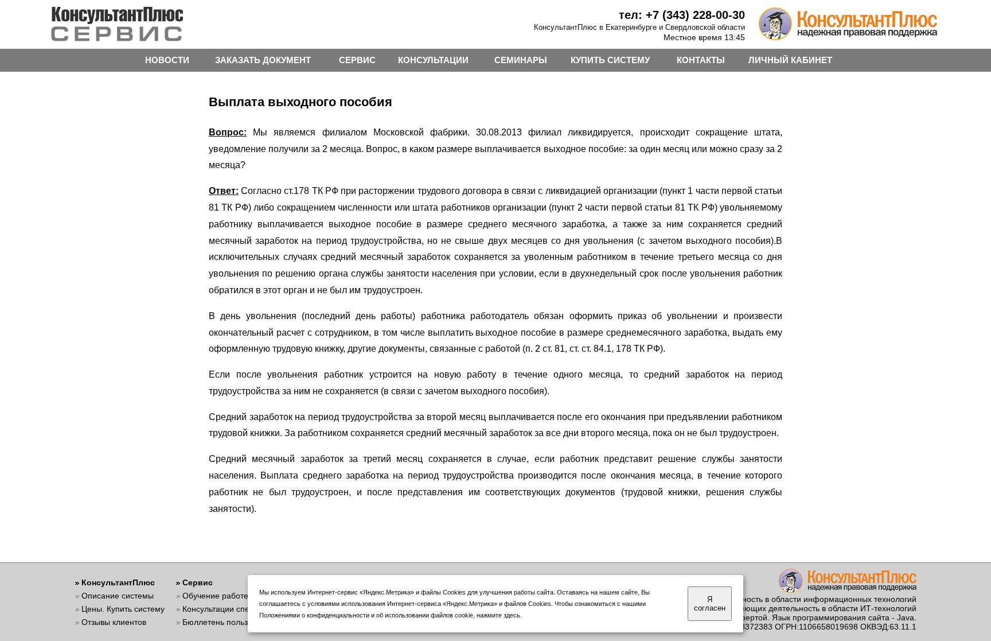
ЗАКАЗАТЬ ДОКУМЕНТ (263, 60)
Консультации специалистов (235, 608)
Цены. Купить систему (123, 608)
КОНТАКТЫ (701, 60)
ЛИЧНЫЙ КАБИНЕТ (790, 60)
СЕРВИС (357, 60)
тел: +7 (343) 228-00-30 (682, 15)
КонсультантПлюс (118, 582)
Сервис (197, 582)
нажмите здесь (498, 615)
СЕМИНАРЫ (520, 60)
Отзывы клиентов (113, 622)
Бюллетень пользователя (230, 622)
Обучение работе (215, 595)
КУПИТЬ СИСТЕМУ (610, 60)
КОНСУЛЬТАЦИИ (433, 60)
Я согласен (709, 603)
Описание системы (117, 595)
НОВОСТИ (167, 60)
